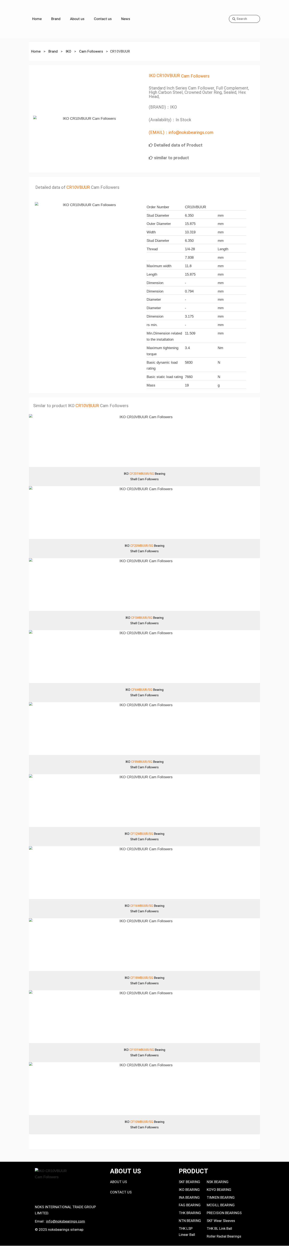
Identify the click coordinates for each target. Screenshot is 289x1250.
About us (77, 19)
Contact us (103, 19)
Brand (56, 19)
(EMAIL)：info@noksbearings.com (181, 132)
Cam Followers (195, 76)
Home (37, 19)
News (125, 19)
